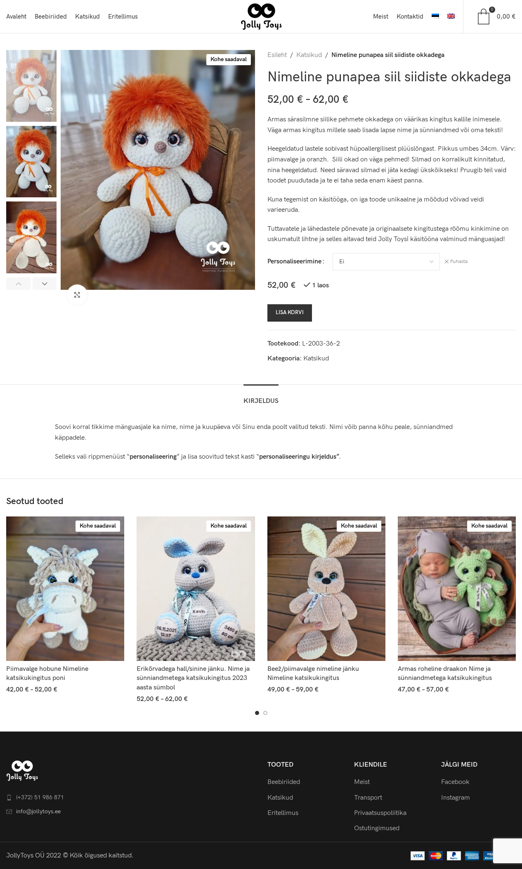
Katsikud (309, 55)
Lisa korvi (290, 312)
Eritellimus (282, 813)
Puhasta (459, 261)
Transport (368, 798)
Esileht (277, 55)
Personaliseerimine (294, 261)
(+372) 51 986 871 (40, 797)
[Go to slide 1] (257, 713)
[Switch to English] (451, 16)
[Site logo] (261, 16)
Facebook (455, 782)
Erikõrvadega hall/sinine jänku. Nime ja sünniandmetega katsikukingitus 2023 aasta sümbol (193, 678)
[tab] (261, 397)
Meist (362, 782)
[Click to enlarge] (77, 294)
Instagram (455, 798)
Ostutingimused (376, 828)
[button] (18, 283)
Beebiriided (283, 782)
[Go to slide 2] (265, 713)
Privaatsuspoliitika (380, 813)
